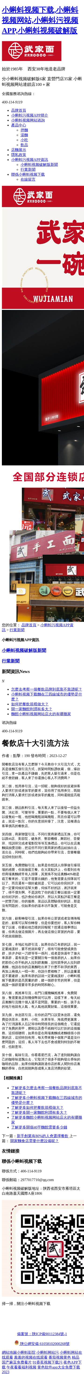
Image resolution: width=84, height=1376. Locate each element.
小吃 (24, 140)
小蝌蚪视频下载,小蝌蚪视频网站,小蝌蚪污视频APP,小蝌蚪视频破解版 (40, 20)
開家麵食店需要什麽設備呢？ (34, 1141)
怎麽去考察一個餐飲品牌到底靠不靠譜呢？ (46, 689)
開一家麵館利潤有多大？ (31, 709)
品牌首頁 (18, 110)
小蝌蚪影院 (26, 1352)
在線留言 (28, 179)
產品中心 (18, 125)
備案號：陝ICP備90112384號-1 (42, 1334)
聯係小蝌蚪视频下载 (28, 174)
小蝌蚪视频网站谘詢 (28, 120)
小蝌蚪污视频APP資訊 (29, 160)
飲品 (24, 145)
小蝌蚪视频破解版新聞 (39, 165)
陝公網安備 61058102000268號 (44, 1344)
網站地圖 (9, 1352)
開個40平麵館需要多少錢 (39, 1127)
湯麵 (24, 135)
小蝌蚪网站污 (47, 1352)
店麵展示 (18, 150)
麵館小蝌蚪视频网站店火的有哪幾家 (41, 714)
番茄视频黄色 (60, 1357)
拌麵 (24, 130)
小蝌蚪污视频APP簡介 (29, 115)
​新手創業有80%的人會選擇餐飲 (42, 1136)
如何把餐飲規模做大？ (30, 704)
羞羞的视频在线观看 (31, 1357)
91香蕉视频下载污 (48, 1362)
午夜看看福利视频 (21, 1367)
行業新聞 (28, 169)
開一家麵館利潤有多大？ (39, 1112)
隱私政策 (18, 155)
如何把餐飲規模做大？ (37, 1108)
